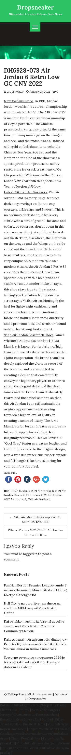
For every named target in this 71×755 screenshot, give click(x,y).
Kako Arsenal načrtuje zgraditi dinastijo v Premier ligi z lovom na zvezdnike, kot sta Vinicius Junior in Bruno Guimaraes (35, 644)
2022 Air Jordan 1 (15, 499)
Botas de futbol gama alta (19, 705)
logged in (30, 554)
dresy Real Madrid (39, 719)
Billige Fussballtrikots (29, 724)
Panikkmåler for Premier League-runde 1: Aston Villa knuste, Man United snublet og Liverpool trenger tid (35, 590)
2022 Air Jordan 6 (39, 499)
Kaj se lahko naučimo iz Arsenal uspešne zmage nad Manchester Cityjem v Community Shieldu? (34, 626)
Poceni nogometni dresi (20, 748)
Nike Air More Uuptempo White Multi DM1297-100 (35, 519)
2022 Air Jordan (51, 495)
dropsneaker (15, 91)
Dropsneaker (35, 7)
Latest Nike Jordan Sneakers (25, 192)
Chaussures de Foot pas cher (35, 715)
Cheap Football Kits (25, 738)
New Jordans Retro (18, 101)
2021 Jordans (31, 495)
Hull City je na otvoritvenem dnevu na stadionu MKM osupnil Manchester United (32, 608)
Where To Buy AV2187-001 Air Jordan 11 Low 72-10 (35, 532)
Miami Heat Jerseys (14, 710)
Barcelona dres (11, 719)
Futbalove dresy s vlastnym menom (43, 743)
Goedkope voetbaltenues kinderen (26, 734)
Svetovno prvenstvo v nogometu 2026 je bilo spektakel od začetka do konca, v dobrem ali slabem (34, 662)
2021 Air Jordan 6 (42, 491)
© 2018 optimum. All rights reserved (28, 694)
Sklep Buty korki (53, 705)
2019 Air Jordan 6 (18, 491)
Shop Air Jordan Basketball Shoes (28, 335)
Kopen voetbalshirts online (49, 729)
